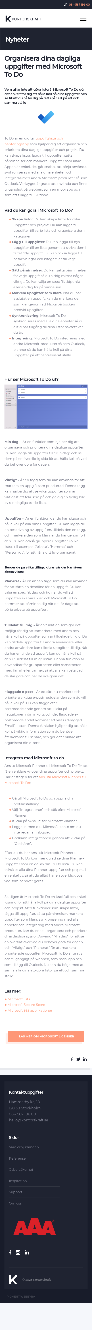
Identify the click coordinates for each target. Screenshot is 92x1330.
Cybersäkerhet (21, 1169)
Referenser (18, 1158)
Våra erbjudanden (24, 1147)
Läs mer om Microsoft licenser (46, 1036)
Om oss (15, 1203)
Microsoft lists (19, 999)
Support (15, 1192)
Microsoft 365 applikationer (30, 1010)
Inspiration (18, 1181)
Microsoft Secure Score (26, 1005)
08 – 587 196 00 (79, 4)
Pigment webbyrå (21, 1296)
